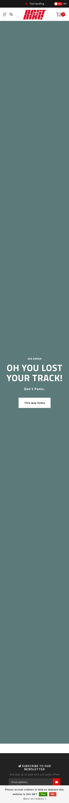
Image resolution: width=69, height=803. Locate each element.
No (52, 794)
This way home (34, 403)
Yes (43, 794)
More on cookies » (35, 798)
